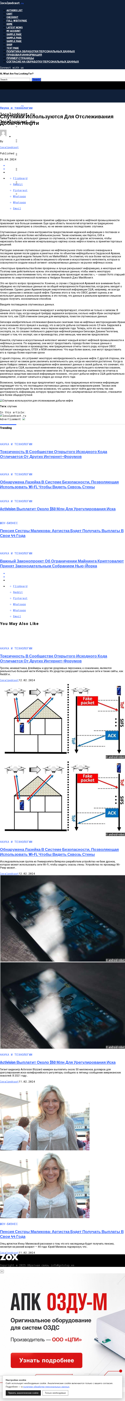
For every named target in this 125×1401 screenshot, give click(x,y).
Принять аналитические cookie (23, 1393)
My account (14, 30)
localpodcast (9, 147)
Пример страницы (20, 58)
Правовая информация (24, 54)
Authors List (15, 10)
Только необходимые (55, 1393)
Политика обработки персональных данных (41, 51)
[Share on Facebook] (66, 573)
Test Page (13, 47)
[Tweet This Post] (66, 576)
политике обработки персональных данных (46, 1386)
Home (10, 23)
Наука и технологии (27, 136)
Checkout (12, 17)
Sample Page (14, 34)
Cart (10, 13)
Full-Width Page (17, 20)
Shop (9, 44)
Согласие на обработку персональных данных (43, 61)
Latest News (15, 27)
